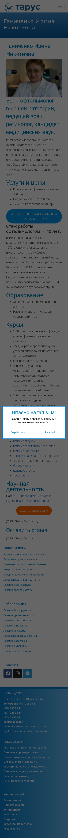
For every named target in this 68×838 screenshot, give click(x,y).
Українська (18, 432)
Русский (49, 432)
